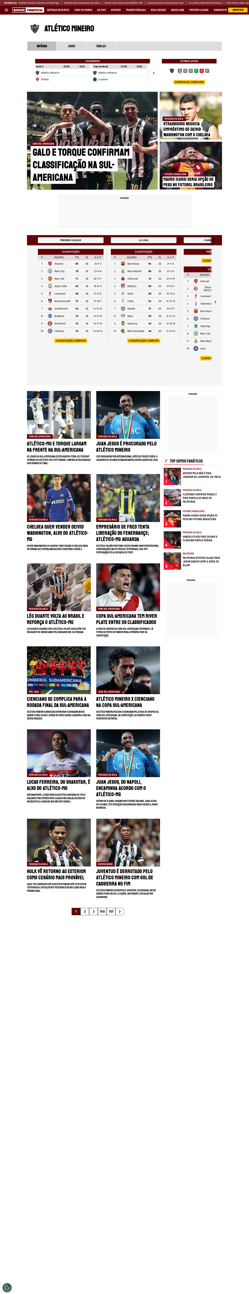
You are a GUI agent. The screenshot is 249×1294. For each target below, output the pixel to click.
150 (102, 912)
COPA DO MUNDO (83, 10)
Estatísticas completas (189, 82)
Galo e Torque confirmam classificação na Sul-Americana (81, 165)
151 (111, 912)
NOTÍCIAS (42, 46)
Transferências (136, 10)
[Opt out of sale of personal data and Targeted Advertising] (7, 1287)
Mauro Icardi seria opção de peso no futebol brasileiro (189, 182)
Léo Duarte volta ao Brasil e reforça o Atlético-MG (55, 619)
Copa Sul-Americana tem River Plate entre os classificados (126, 619)
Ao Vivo (101, 10)
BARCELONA (177, 10)
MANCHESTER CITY (224, 10)
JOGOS (71, 46)
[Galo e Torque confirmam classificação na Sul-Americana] (92, 141)
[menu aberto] (6, 10)
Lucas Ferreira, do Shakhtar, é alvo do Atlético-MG (58, 785)
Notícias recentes (58, 10)
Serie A (39, 66)
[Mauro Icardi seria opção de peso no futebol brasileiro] (191, 165)
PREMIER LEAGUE (199, 10)
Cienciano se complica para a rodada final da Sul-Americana (58, 702)
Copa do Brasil (101, 66)
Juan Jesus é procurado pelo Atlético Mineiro (126, 446)
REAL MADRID (158, 10)
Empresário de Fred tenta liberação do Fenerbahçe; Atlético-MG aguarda (122, 533)
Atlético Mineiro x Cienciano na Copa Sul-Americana (125, 702)
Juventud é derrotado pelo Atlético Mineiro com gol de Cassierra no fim (124, 877)
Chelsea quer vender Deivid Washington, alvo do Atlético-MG (58, 533)
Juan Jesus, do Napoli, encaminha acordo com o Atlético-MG (121, 788)
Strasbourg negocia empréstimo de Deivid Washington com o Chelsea (187, 129)
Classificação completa (71, 340)
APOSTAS (116, 10)
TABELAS (101, 46)
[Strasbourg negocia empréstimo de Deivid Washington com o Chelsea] (191, 116)
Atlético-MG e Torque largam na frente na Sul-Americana (57, 446)
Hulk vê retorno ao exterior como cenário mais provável (56, 874)
